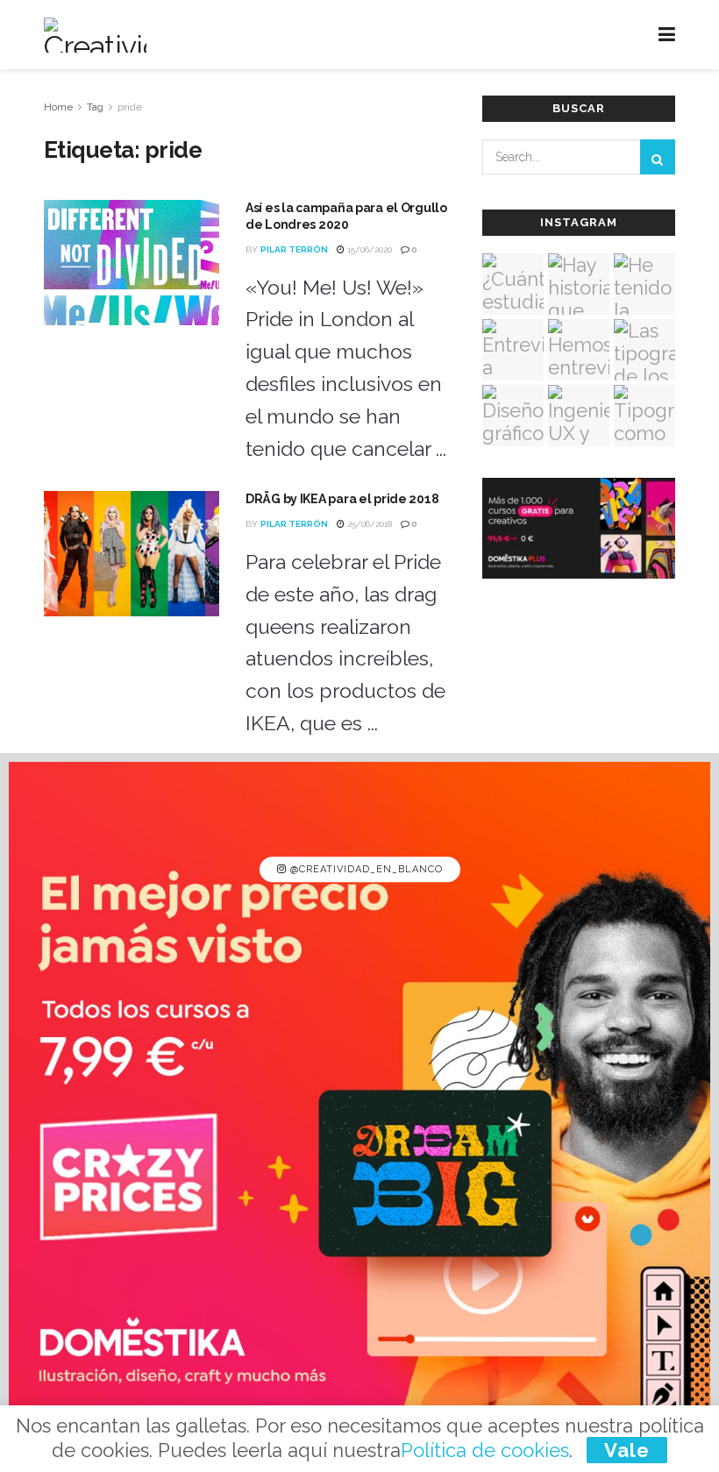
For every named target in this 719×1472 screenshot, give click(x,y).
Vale (627, 1450)
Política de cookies (485, 1450)
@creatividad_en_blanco (365, 869)
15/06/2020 (368, 249)
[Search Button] (657, 156)
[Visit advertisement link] (359, 1112)
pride (129, 107)
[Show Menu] (666, 34)
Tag (95, 107)
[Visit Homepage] (95, 35)
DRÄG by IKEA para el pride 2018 (342, 499)
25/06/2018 (368, 524)
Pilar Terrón (294, 249)
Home (58, 107)
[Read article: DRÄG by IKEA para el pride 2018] (131, 553)
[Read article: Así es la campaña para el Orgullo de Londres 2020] (131, 262)
